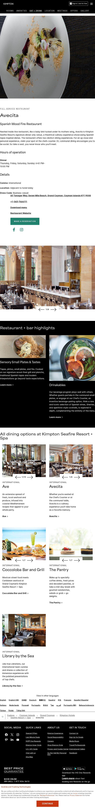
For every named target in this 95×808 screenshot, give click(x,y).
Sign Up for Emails (76, 737)
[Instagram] (20, 230)
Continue (47, 804)
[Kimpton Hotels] (8, 3)
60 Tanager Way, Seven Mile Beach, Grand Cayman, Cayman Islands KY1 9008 (50, 195)
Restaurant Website (20, 213)
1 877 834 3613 (21, 781)
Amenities (21, 11)
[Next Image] (54, 309)
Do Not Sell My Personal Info (57, 753)
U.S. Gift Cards (32, 749)
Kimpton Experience (55, 733)
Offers (74, 11)
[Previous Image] (41, 309)
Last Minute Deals (33, 737)
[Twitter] (12, 734)
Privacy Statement (76, 795)
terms (75, 793)
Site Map (29, 757)
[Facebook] (12, 230)
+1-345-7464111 (18, 201)
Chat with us (31, 753)
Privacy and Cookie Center (58, 749)
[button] (91, 4)
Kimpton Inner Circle (33, 745)
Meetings (62, 11)
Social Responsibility (55, 737)
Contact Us (73, 733)
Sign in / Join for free (80, 3)
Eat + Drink (36, 11)
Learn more (6, 385)
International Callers (77, 749)
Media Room (74, 741)
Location (50, 11)
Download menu (18, 207)
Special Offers (31, 733)
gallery (85, 11)
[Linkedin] (12, 740)
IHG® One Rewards (33, 741)
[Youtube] (18, 740)
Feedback (73, 753)
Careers (51, 741)
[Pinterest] (6, 740)
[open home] (3, 716)
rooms (10, 11)
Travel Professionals (77, 745)
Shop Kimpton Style (55, 745)
